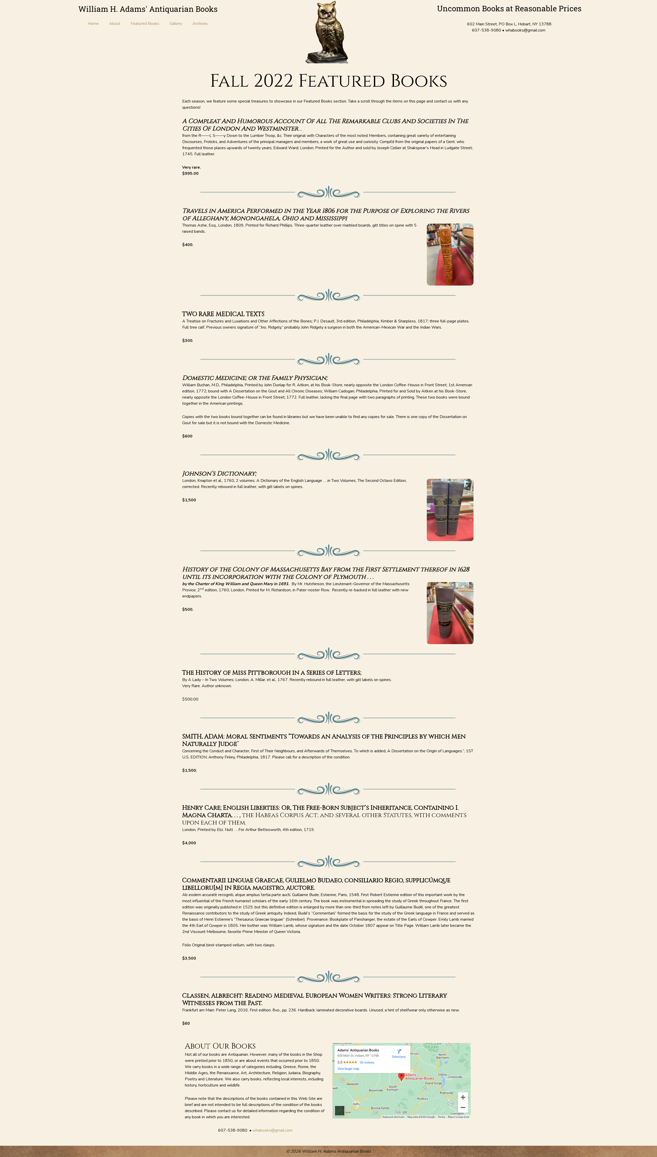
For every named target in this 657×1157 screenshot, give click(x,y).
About (114, 23)
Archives (200, 23)
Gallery (176, 23)
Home (93, 23)
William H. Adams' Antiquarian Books (148, 9)
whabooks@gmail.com (273, 1130)
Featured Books (145, 23)
